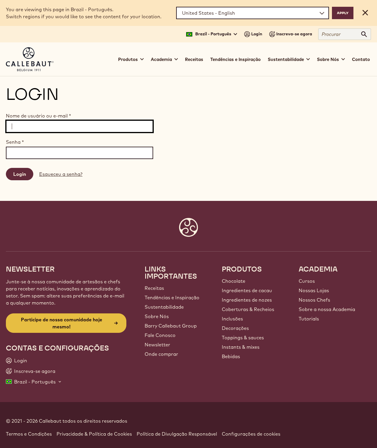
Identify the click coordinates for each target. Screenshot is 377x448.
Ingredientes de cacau (247, 290)
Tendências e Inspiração (235, 59)
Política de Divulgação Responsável (177, 434)
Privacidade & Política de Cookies (94, 434)
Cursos (307, 281)
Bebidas (231, 356)
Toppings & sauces (243, 337)
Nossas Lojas (314, 290)
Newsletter (157, 345)
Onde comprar (161, 354)
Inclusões (232, 319)
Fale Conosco (160, 335)
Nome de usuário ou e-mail (38, 116)
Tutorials (309, 319)
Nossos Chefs (314, 300)
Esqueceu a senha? (60, 174)
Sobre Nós (157, 316)
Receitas (194, 59)
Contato (361, 59)
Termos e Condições (29, 434)
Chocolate (233, 281)
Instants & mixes (240, 347)
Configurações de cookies (251, 434)
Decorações (235, 328)
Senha (15, 142)
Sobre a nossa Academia (327, 309)
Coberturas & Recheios (248, 309)
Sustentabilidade (164, 307)
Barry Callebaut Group (171, 326)
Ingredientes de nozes (247, 300)
